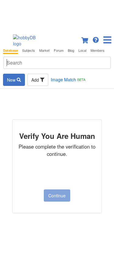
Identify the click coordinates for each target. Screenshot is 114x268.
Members (98, 50)
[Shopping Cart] (85, 39)
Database (10, 50)
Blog (71, 50)
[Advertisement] (57, 15)
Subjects (28, 50)
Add (35, 80)
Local (82, 50)
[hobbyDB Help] (95, 39)
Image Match (68, 79)
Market (44, 50)
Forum (59, 50)
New (12, 80)
